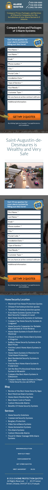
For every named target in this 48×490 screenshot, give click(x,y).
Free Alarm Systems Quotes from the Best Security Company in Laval (23, 313)
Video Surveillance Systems (19, 424)
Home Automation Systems (19, 427)
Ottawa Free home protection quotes (24, 306)
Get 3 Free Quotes (24, 464)
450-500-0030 (36, 2)
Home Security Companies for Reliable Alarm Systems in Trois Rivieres (24, 327)
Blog (33, 469)
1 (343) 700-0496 (35, 7)
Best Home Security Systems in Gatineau (25, 318)
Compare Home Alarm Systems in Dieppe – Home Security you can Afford (25, 380)
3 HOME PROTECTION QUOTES (28, 478)
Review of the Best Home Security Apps (25, 391)
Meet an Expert (19, 469)
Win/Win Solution (24, 449)
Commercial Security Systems (20, 418)
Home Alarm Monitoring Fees (20, 397)
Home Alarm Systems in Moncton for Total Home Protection (23, 354)
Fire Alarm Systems (16, 430)
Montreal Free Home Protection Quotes (25, 304)
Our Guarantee (24, 459)
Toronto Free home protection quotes (24, 309)
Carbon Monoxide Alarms (19, 403)
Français (36, 483)
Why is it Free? (24, 454)
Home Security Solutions (18, 415)
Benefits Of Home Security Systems (23, 406)
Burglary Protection (16, 421)
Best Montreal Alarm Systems (20, 394)
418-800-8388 (36, 5)
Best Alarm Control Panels (19, 400)
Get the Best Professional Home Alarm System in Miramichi (24, 370)
